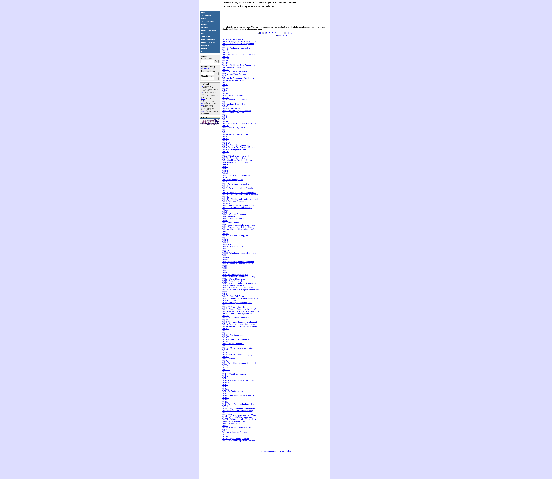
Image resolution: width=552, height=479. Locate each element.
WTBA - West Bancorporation (234, 374)
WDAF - (225, 106)
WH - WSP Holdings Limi (232, 180)
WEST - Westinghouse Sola (234, 149)
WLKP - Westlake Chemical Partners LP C (240, 264)
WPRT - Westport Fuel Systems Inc (237, 313)
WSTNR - (226, 367)
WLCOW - (226, 244)
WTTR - (225, 406)
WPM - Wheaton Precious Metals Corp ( (239, 309)
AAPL (203, 102)
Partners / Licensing (208, 52)
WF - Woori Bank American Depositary (238, 160)
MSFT (202, 86)
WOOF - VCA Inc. (229, 300)
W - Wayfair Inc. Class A (232, 39)
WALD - (225, 57)
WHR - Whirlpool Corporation (234, 201)
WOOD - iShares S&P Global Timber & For (240, 298)
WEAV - (225, 126)
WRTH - (225, 331)
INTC (202, 92)
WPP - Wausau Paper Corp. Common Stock (240, 311)
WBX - (225, 91)
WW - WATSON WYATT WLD (234, 421)
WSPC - (225, 361)
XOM (202, 105)
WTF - (225, 378)
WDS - (225, 121)
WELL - (225, 132)
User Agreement (270, 451)
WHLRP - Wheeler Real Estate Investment (240, 199)
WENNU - (226, 141)
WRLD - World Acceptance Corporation (238, 324)
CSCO (203, 95)
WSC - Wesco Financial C (233, 344)
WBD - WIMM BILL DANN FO (234, 80)
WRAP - (225, 316)
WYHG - (225, 436)
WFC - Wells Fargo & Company (235, 162)
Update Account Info (208, 42)
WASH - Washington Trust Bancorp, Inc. (239, 65)
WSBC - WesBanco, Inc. (232, 335)
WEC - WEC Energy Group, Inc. (235, 128)
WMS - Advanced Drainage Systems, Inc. (239, 283)
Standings (204, 27)
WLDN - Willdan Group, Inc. (233, 246)
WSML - (225, 357)
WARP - (225, 63)
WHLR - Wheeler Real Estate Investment (239, 193)
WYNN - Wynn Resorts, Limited (235, 439)
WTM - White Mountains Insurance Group (239, 395)
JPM (202, 111)
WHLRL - (226, 197)
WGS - (225, 177)
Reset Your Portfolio (208, 39)
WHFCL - (226, 186)
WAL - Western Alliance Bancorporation (238, 54)
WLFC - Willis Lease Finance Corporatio (239, 253)
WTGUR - (226, 387)
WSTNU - (226, 369)
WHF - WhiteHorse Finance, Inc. (235, 184)
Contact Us (205, 45)
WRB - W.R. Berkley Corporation (235, 318)
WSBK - (225, 341)
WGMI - (225, 173)
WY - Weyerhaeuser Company (235, 432)
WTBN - (225, 376)
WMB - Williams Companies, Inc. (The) (238, 277)
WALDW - (226, 59)
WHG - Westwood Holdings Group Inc (238, 188)
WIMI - (225, 212)
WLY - (224, 270)
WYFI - (225, 434)
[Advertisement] (274, 16)
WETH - (225, 152)
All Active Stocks (208, 69)
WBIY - (225, 85)
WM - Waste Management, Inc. (235, 275)
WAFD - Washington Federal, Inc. (236, 48)
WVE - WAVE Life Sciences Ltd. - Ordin (239, 415)
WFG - (225, 169)
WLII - (224, 255)
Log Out (204, 48)
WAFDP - (226, 50)
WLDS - (225, 249)
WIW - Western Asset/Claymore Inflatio (238, 225)
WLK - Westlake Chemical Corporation (238, 262)
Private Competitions (208, 30)
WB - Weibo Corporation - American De (238, 78)
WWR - (225, 426)
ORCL (203, 99)
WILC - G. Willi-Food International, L (237, 208)
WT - (224, 372)
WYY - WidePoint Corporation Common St (239, 441)
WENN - (225, 139)
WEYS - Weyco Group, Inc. (233, 158)
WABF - (225, 46)
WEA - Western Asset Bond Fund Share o (239, 123)
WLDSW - (226, 251)
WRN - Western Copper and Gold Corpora (239, 326)
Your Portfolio (206, 15)
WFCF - (225, 164)
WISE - (225, 221)
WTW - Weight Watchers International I (238, 408)
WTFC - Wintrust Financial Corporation (238, 380)
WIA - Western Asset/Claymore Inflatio (238, 205)
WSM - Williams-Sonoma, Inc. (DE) (237, 354)
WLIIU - (225, 257)
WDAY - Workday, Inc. (231, 108)
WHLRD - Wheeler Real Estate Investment (240, 195)
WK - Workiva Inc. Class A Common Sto (239, 229)
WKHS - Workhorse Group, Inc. (235, 236)
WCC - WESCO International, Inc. (236, 95)
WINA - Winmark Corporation (234, 214)
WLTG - (225, 266)
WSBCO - (226, 337)
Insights (204, 24)
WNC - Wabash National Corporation (237, 287)
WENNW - (226, 143)
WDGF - (225, 115)
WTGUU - (226, 389)
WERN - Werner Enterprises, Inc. (236, 145)
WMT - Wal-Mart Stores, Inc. (234, 285)
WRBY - (225, 320)
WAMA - (225, 61)
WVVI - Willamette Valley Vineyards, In (238, 417)
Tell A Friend (205, 36)
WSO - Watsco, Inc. (230, 359)
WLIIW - (225, 259)
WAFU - (225, 52)
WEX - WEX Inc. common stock (235, 156)
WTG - (225, 385)
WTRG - (225, 402)
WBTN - (225, 87)
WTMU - (225, 398)
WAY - (225, 76)
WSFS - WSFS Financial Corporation (237, 348)
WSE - (225, 346)
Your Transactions (207, 21)
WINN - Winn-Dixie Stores (233, 218)
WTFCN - (226, 382)
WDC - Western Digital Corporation (236, 110)
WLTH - (225, 268)
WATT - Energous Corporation (234, 72)
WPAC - (225, 305)
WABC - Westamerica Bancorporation (238, 44)
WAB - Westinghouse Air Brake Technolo (239, 41)
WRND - (225, 328)
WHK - (225, 190)
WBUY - (225, 89)
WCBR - (225, 93)
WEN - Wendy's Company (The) (235, 134)
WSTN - (225, 365)
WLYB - (225, 272)
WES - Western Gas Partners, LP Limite (239, 147)
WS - (224, 333)
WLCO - (225, 240)
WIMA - (225, 210)
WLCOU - (226, 242)
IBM (202, 89)
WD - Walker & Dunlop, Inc (233, 104)
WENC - (225, 136)
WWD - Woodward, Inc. (232, 423)
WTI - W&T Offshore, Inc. (233, 391)
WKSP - (225, 238)
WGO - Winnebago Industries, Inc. (236, 175)
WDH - (225, 117)
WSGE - (225, 350)
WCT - (225, 102)
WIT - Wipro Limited (230, 223)
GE (202, 108)
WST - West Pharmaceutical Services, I (239, 363)
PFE (202, 103)
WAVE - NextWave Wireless (234, 74)
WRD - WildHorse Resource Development (239, 322)
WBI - (224, 82)
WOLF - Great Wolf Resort (233, 296)
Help (260, 451)
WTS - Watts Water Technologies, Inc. (238, 404)
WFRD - (225, 171)
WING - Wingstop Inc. (231, 216)
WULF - (225, 413)
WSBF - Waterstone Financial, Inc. (236, 339)
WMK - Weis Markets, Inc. (233, 281)
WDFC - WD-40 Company (233, 113)
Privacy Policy (285, 451)
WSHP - (225, 352)
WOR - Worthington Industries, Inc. (237, 303)
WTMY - (225, 400)
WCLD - (225, 98)
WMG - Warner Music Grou (233, 279)
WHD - (225, 182)
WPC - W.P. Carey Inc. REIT (234, 307)
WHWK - (226, 203)
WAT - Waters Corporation (233, 67)
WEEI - (225, 130)
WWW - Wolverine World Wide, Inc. (237, 428)
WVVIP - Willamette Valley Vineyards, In (239, 419)
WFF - (225, 167)
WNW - (225, 292)
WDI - (224, 119)
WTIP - (225, 393)
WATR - (225, 69)
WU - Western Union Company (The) (237, 411)
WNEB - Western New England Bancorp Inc (240, 290)
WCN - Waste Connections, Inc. (235, 100)
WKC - (225, 231)
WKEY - (225, 234)
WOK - (225, 294)
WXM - (225, 430)
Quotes (203, 18)
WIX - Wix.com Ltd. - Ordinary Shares (238, 227)
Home (203, 12)
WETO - (225, 154)
